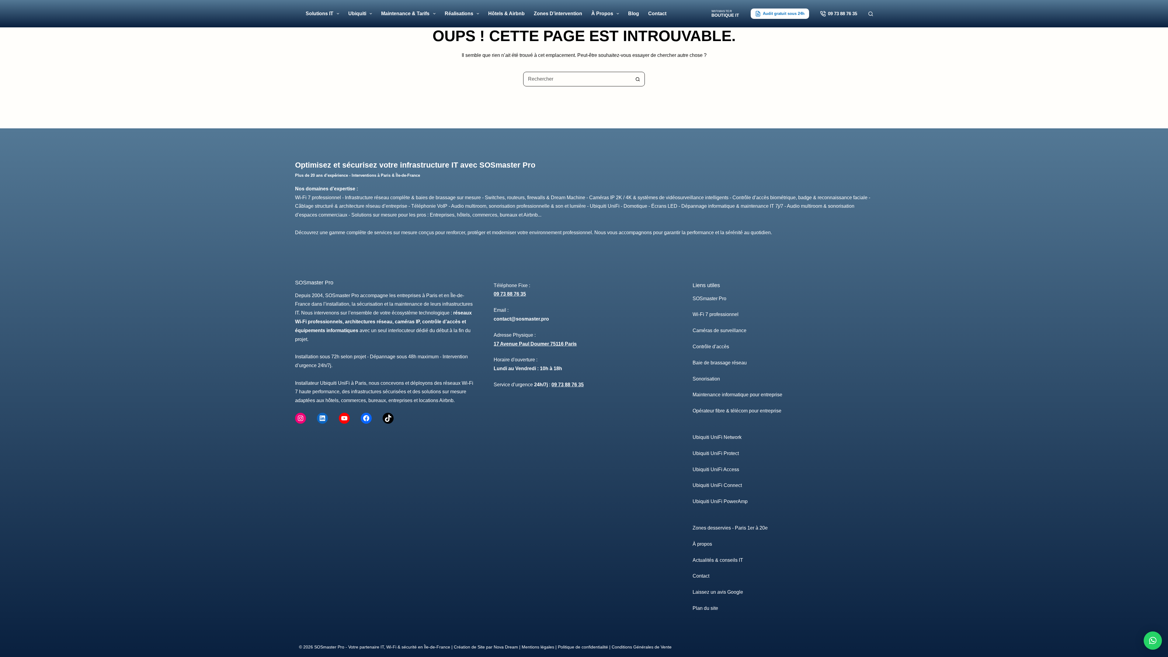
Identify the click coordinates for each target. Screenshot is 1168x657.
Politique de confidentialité (583, 647)
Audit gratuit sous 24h (784, 13)
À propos (602, 13)
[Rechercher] (870, 14)
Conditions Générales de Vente (642, 647)
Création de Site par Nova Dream (486, 647)
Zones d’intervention (558, 13)
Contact (657, 13)
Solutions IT (319, 13)
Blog (633, 13)
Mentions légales (538, 647)
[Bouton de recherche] (638, 79)
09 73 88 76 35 (842, 13)
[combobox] (577, 79)
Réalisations (459, 13)
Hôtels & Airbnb (506, 13)
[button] (1153, 640)
